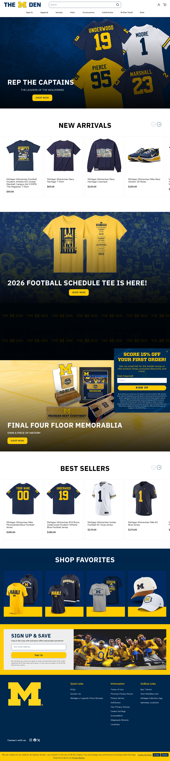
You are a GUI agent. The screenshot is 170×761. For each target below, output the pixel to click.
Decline (165, 755)
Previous (153, 124)
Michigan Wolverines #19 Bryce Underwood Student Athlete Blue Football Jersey (63, 525)
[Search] (117, 4)
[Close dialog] (167, 351)
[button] (164, 4)
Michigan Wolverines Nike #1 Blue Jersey (143, 523)
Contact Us (75, 694)
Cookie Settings (118, 711)
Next (159, 124)
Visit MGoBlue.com (150, 694)
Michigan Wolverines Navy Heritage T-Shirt (60, 180)
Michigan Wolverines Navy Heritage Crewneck (101, 180)
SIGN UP (142, 387)
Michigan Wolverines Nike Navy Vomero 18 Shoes (144, 180)
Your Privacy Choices (120, 707)
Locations (115, 724)
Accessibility (117, 715)
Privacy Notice (117, 698)
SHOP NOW (42, 97)
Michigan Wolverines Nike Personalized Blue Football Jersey (20, 525)
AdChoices (116, 702)
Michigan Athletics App (152, 698)
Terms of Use (117, 689)
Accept (156, 755)
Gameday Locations (150, 702)
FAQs (73, 689)
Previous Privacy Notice (122, 694)
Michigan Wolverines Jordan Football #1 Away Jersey (102, 523)
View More (154, 350)
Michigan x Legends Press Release (86, 698)
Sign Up (39, 655)
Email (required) (125, 376)
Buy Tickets (146, 689)
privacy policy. (151, 408)
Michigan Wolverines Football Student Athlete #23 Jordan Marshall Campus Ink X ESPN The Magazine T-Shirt (21, 183)
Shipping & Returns (120, 720)
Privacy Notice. (78, 758)
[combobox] (85, 5)
